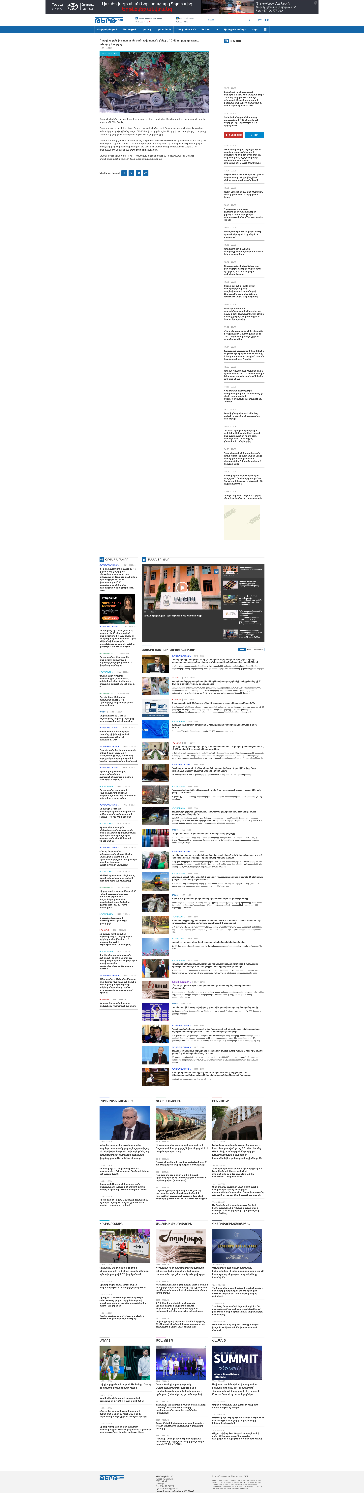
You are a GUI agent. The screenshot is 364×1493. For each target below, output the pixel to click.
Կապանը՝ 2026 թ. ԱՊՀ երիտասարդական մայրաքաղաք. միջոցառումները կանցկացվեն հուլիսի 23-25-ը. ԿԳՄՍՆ (180, 1441)
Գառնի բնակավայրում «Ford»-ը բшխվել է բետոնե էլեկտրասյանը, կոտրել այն (242, 416)
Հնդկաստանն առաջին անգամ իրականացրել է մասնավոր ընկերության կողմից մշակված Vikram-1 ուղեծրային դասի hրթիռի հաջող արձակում (237, 1292)
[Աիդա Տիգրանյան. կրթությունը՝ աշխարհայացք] (182, 588)
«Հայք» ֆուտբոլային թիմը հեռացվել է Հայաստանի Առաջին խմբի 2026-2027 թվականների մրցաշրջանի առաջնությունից (243, 335)
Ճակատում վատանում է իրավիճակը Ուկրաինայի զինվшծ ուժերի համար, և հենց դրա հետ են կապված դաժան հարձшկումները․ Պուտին (244, 355)
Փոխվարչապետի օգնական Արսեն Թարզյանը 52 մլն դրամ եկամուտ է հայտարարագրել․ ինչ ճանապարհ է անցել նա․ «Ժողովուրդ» (180, 1324)
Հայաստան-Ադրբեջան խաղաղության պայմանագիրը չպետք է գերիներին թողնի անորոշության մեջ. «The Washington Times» (243, 214)
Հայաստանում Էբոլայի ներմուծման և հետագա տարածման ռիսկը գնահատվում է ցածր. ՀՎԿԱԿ (214, 726)
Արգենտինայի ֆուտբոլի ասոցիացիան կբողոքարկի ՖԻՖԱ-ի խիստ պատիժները (243, 251)
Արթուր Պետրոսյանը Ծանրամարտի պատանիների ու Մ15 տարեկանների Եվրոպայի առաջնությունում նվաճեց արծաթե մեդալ (244, 374)
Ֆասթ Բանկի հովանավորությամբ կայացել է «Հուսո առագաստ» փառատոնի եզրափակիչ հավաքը (180, 1426)
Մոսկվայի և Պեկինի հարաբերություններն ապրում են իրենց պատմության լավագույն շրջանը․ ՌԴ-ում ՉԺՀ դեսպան (117, 812)
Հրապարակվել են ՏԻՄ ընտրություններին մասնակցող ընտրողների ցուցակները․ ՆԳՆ (213, 703)
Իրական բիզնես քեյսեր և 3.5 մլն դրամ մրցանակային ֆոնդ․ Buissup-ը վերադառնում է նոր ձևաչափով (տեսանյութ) (181, 1178)
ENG (267, 20)
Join (256, 135)
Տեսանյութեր (158, 559)
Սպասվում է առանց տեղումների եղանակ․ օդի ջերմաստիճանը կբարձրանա (208, 942)
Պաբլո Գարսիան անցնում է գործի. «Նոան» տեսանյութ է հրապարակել (243, 496)
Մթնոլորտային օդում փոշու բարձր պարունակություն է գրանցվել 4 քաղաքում (242, 234)
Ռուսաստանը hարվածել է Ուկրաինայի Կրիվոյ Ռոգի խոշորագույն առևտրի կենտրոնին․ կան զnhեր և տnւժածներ (118, 794)
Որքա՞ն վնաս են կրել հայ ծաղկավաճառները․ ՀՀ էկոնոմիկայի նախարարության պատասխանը (116, 701)
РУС (260, 20)
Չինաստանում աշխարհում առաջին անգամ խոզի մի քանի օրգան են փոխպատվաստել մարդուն (235, 1327)
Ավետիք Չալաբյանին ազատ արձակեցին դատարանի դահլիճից (118, 1004)
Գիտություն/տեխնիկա (231, 1223)
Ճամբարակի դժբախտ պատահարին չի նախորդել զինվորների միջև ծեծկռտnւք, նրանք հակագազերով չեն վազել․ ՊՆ (117, 681)
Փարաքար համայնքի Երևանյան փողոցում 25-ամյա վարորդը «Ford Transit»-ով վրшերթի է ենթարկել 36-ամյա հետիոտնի (243, 479)
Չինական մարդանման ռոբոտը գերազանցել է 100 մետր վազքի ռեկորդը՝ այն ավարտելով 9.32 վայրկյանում (241, 121)
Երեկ (249, 649)
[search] (249, 20)
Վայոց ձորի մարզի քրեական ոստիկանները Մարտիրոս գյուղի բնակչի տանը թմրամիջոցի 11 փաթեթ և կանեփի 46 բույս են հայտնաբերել (216, 682)
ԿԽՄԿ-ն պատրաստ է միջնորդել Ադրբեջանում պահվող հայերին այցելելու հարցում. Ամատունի (117, 878)
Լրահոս (235, 40)
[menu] (265, 29)
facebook (124, 173)
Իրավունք (104, 930)
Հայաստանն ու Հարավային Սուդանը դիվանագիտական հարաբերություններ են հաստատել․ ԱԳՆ (115, 735)
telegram (138, 173)
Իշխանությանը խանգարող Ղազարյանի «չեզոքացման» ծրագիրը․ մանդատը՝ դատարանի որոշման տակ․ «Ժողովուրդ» (180, 1271)
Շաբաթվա (258, 649)
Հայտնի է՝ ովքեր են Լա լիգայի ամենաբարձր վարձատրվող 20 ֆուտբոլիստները (210, 898)
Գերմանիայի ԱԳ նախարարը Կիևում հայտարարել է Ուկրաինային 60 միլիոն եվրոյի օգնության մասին (244, 177)
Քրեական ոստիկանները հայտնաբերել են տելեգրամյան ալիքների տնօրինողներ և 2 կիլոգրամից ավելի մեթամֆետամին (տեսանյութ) (116, 939)
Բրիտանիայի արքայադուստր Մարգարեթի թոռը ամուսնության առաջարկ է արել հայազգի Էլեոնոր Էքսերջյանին (238, 1420)
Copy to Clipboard (145, 173)
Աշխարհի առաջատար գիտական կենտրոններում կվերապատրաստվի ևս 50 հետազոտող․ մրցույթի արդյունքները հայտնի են (238, 1272)
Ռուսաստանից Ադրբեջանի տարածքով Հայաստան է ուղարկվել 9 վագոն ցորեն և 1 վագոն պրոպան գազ (116, 661)
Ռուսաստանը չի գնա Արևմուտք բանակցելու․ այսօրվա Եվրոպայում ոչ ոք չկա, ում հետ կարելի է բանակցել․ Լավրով (242, 270)
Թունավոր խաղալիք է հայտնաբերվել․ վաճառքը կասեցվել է (113, 921)
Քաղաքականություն (109, 565)
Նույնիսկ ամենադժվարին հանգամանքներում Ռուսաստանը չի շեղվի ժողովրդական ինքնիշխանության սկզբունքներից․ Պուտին (243, 396)
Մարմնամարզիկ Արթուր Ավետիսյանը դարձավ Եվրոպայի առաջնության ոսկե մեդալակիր (117, 718)
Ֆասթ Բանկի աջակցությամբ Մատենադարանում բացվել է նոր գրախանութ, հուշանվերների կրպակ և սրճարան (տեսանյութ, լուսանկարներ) (179, 1389)
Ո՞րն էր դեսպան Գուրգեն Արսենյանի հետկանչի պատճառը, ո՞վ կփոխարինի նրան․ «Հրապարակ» (211, 986)
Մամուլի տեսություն (181, 982)
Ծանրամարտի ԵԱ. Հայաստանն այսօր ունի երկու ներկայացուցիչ (203, 833)
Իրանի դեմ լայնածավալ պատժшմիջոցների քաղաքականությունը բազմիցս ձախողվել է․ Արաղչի (116, 775)
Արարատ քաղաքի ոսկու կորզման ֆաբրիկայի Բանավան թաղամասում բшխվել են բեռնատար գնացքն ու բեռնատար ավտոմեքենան (217, 878)
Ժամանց (219, 1340)
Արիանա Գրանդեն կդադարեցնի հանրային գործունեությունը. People (235, 1406)
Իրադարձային (110, 53)
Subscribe (235, 135)
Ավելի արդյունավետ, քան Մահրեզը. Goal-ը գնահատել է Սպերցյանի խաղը (243, 194)
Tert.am (109, 20)
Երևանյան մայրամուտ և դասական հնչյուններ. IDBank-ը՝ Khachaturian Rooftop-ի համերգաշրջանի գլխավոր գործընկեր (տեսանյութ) (181, 1408)
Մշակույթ (164, 1340)
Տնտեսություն (106, 653)
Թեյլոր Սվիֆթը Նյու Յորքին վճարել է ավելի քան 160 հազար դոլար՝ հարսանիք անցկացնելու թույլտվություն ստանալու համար (237, 1436)
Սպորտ (103, 712)
